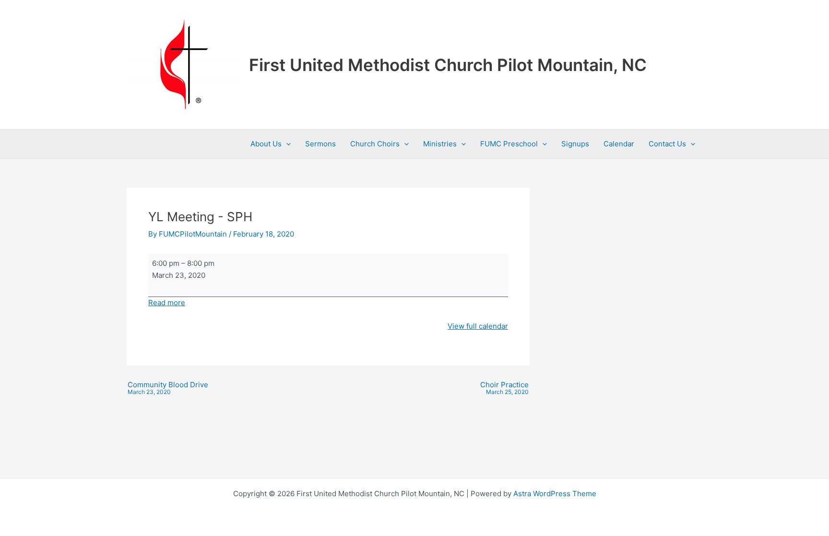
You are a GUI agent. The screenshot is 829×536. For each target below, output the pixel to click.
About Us (266, 143)
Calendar (619, 143)
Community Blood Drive (168, 388)
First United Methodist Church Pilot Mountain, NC (448, 65)
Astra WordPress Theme (554, 493)
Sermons (320, 143)
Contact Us (667, 143)
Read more (166, 302)
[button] (286, 144)
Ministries (440, 143)
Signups (575, 143)
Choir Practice (504, 388)
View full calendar (478, 326)
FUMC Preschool (509, 143)
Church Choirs (375, 143)
